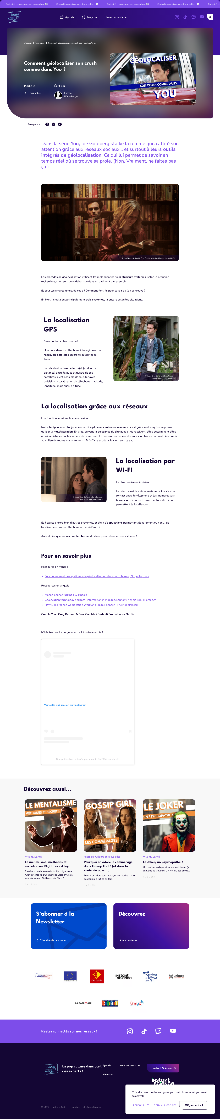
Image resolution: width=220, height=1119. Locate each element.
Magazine (92, 17)
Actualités (40, 43)
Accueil (27, 43)
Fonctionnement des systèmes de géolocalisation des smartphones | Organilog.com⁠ (97, 576)
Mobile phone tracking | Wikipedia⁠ (66, 595)
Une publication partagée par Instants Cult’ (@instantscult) (87, 759)
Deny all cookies (165, 1105)
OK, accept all (194, 1105)
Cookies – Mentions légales (86, 1107)
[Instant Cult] (15, 17)
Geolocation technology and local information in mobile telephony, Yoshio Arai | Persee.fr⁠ (100, 600)
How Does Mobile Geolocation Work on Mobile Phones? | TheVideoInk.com (92, 605)
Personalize (141, 1105)
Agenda (69, 17)
